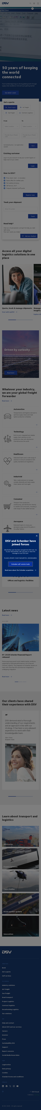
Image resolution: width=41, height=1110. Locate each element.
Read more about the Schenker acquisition (19, 570)
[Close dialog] (36, 535)
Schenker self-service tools (20, 564)
